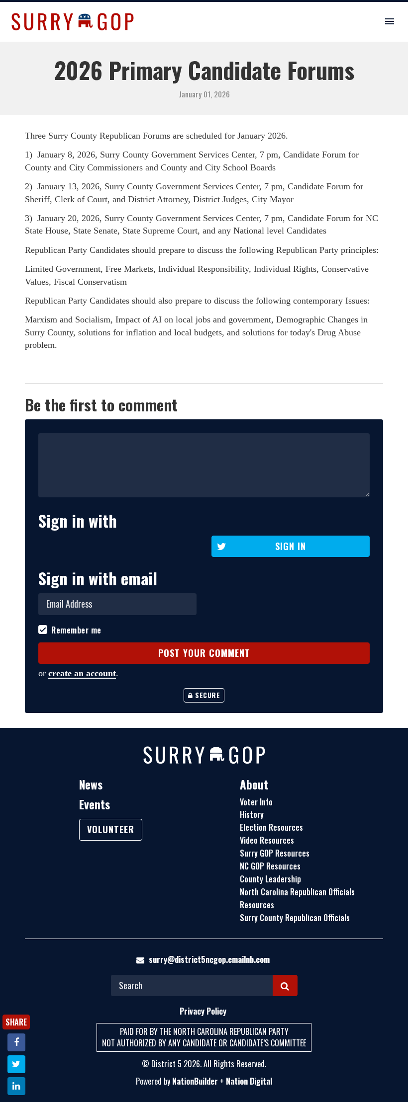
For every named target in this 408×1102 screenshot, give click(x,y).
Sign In (290, 546)
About (254, 784)
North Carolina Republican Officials (297, 892)
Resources (257, 905)
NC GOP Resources (270, 866)
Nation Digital (249, 1081)
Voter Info (256, 802)
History (252, 814)
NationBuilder (195, 1081)
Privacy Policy (203, 1011)
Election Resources (271, 827)
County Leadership (270, 879)
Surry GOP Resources (274, 853)
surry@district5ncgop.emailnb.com (209, 959)
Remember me (76, 630)
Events (94, 804)
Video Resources (267, 840)
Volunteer (110, 829)
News (90, 784)
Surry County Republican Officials (295, 918)
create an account (82, 673)
